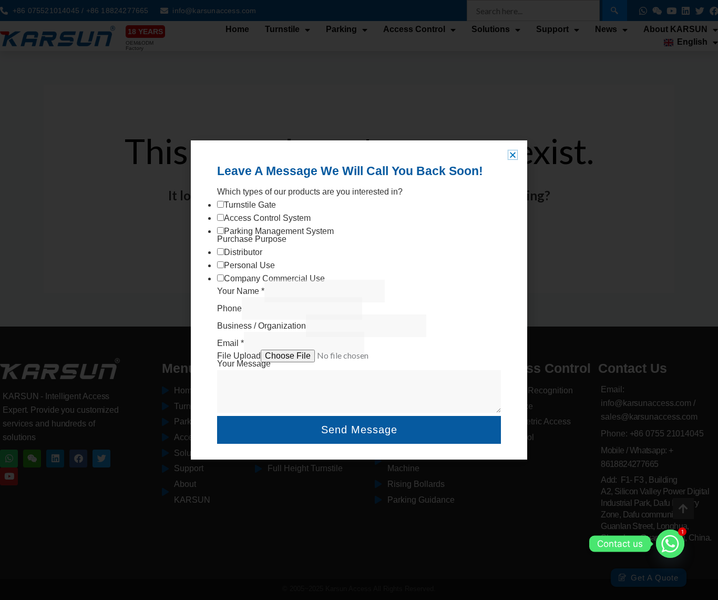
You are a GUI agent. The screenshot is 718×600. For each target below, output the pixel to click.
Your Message (244, 363)
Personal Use (249, 265)
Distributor (243, 252)
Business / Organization (261, 325)
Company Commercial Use (274, 278)
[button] (513, 155)
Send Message (359, 429)
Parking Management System (279, 231)
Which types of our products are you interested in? (310, 191)
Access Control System (267, 217)
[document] (359, 300)
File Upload (239, 355)
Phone (229, 308)
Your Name (240, 291)
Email (230, 343)
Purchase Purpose (251, 239)
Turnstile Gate (250, 204)
